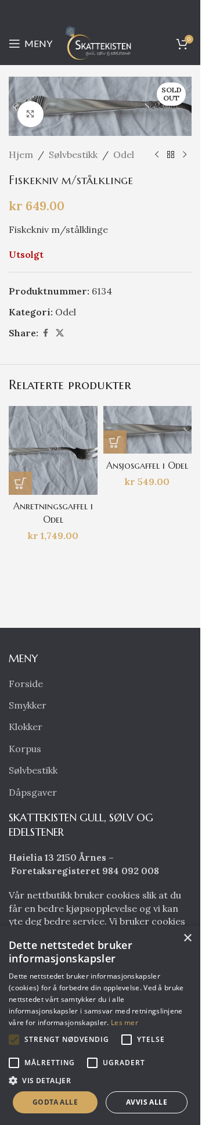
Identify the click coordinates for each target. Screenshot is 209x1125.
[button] (20, 483)
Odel (123, 154)
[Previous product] (157, 155)
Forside (26, 683)
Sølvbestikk (73, 154)
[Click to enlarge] (30, 114)
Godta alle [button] (55, 1102)
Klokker (25, 726)
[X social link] (59, 333)
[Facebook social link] (45, 333)
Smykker (27, 705)
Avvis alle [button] (146, 1102)
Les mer (124, 1022)
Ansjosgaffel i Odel (147, 465)
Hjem (21, 154)
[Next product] (185, 155)
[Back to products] (171, 155)
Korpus (25, 748)
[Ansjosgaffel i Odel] (147, 430)
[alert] (100, 1025)
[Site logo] (100, 42)
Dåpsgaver (33, 792)
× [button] (187, 938)
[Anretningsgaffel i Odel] (53, 450)
